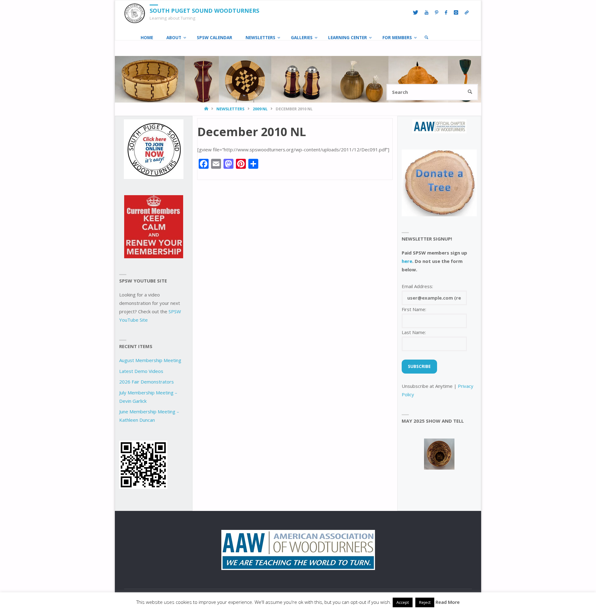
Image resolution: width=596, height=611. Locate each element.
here (407, 261)
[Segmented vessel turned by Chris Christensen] (439, 454)
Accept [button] (402, 602)
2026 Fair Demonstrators (146, 382)
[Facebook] (445, 12)
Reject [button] (425, 602)
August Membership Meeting (150, 360)
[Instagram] (455, 12)
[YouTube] (426, 12)
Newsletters (230, 109)
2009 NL (260, 109)
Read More (448, 602)
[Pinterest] (436, 12)
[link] (426, 37)
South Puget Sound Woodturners (204, 10)
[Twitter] (415, 12)
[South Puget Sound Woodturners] (134, 13)
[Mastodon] (466, 12)
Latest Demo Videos (141, 371)
